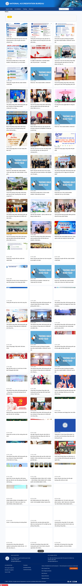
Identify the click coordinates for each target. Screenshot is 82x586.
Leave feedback (73, 568)
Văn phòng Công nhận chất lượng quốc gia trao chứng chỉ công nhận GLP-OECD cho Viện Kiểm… (16, 216)
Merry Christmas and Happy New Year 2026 (65, 412)
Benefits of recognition (9, 569)
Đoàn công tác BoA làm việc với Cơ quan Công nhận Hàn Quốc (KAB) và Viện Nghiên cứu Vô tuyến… (41, 172)
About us (31, 9)
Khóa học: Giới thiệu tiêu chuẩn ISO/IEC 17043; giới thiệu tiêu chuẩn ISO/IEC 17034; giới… (16, 172)
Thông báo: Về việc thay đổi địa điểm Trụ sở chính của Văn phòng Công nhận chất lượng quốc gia (64, 436)
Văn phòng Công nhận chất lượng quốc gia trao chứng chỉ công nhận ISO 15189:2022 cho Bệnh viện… (41, 326)
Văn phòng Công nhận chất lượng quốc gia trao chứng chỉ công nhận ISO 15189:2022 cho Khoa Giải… (41, 414)
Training (25, 9)
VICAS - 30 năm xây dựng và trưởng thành (16, 522)
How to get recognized (9, 567)
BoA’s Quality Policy (46, 568)
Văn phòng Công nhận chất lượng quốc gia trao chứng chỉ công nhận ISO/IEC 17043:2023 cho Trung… (16, 458)
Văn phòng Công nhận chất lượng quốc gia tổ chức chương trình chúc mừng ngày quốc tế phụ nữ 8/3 (65, 326)
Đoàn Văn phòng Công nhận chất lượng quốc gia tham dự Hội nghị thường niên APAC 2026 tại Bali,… (15, 128)
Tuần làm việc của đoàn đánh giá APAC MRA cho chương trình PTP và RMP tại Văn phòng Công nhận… (41, 524)
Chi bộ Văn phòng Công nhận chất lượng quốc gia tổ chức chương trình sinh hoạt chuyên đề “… (16, 194)
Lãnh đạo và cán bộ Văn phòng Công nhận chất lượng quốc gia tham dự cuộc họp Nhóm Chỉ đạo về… (65, 62)
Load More (40, 551)
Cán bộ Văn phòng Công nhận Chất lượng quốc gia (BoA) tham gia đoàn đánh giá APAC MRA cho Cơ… (41, 106)
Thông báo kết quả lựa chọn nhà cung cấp (16, 302)
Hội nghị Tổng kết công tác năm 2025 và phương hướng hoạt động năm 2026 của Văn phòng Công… (40, 436)
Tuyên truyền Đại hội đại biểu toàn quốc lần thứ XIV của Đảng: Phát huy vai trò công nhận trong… (65, 392)
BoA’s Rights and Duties (46, 570)
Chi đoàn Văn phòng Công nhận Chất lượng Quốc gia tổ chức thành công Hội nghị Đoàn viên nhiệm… (40, 546)
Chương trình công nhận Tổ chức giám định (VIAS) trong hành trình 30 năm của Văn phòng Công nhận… (64, 524)
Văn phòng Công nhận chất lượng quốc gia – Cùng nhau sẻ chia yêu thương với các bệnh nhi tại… (16, 392)
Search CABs (9, 9)
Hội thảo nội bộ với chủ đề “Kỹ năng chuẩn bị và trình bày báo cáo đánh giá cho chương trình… (41, 150)
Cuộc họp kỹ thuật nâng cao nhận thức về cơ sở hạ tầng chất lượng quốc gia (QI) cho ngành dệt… (65, 458)
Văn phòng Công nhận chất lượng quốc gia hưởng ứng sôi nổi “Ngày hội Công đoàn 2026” (65, 172)
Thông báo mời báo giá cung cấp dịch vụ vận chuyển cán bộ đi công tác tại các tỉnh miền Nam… (41, 40)
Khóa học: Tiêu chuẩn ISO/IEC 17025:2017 (41, 82)
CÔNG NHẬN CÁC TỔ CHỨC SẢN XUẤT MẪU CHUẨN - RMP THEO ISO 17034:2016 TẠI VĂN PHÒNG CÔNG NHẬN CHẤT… (65, 502)
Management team (45, 578)
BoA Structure (44, 573)
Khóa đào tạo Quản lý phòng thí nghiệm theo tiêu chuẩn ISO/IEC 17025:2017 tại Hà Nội (65, 370)
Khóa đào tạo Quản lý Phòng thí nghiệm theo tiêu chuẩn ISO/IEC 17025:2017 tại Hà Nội (65, 40)
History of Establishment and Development (50, 565)
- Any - (9, 16)
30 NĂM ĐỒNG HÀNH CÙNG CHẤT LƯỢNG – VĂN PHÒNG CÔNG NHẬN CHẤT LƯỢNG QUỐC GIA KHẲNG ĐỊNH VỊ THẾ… (41, 480)
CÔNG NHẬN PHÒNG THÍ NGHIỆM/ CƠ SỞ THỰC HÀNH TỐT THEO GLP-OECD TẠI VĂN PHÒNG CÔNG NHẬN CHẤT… (16, 502)
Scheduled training (27, 567)
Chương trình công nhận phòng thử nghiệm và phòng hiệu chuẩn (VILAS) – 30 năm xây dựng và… (16, 546)
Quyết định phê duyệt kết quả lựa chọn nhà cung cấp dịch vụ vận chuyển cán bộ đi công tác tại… (16, 40)
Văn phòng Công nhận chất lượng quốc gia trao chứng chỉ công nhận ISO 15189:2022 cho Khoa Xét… (16, 326)
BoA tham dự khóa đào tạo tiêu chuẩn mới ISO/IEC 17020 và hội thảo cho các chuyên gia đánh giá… (41, 458)
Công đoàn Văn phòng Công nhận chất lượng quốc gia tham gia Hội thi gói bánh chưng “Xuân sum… (40, 392)
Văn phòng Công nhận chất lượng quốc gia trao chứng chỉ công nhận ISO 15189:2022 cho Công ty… (41, 370)
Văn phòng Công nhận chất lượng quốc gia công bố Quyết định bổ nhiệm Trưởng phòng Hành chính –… (41, 304)
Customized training (27, 569)
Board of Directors (45, 575)
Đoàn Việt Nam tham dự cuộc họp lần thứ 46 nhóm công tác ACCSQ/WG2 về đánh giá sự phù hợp (41, 128)
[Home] (7, 3)
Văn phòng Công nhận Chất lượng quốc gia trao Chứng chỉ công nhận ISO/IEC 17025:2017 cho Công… (16, 106)
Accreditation (18, 9)
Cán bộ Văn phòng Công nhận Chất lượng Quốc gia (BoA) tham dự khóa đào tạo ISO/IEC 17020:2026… (41, 238)
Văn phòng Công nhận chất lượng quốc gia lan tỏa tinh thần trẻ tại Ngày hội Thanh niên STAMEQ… (65, 304)
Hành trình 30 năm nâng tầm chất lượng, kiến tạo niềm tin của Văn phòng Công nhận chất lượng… (16, 480)
